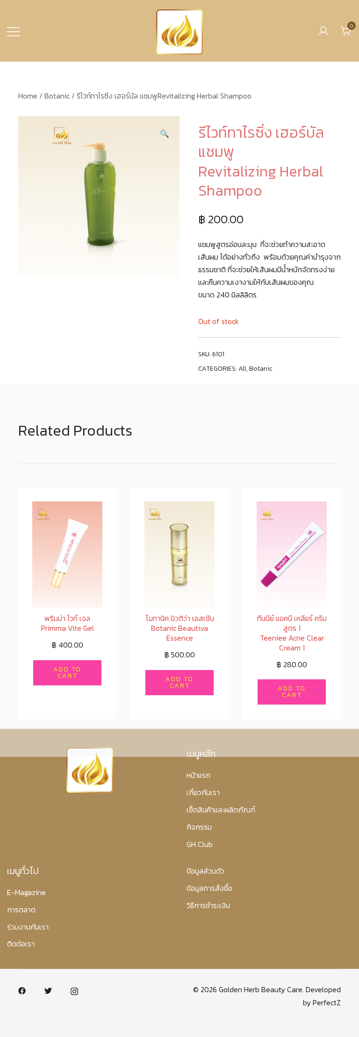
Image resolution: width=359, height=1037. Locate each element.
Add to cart (67, 672)
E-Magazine (26, 892)
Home (27, 95)
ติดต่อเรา (21, 943)
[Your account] (323, 30)
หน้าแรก (198, 775)
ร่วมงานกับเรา (28, 926)
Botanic (57, 95)
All (242, 369)
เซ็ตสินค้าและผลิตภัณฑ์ (221, 809)
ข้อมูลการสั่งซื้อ (209, 888)
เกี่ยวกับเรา (203, 792)
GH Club (200, 844)
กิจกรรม (199, 826)
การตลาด (21, 909)
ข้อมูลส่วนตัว (205, 870)
